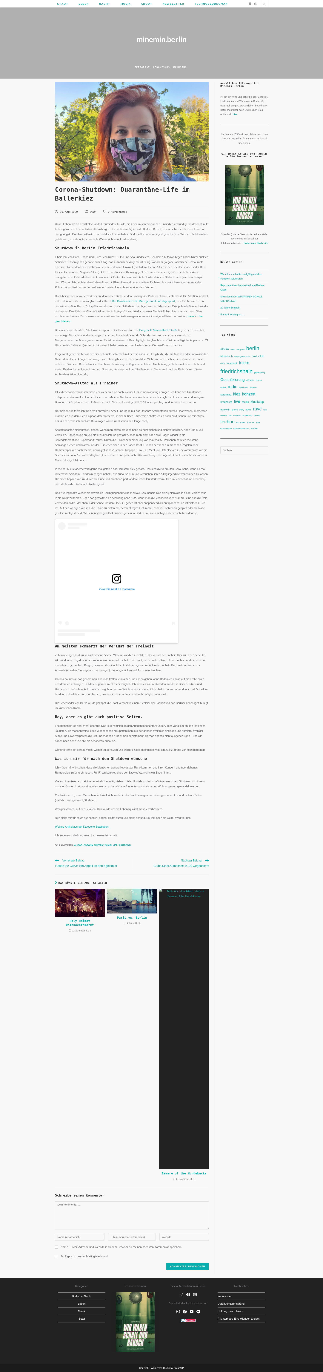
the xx (250, 422)
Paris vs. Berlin (132, 917)
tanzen (257, 415)
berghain (240, 349)
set (230, 415)
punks (248, 410)
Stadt (93, 211)
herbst (259, 380)
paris (235, 409)
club (261, 356)
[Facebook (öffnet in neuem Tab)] (250, 3)
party (241, 410)
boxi (254, 356)
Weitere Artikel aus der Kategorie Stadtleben (81, 826)
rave (257, 409)
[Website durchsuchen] (264, 4)
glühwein (250, 380)
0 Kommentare (117, 211)
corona (88, 845)
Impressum (225, 1296)
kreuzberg (226, 401)
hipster (223, 387)
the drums (240, 422)
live (237, 401)
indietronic (243, 387)
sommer (237, 415)
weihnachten (226, 428)
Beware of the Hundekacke (184, 1173)
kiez (115, 845)
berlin (252, 348)
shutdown (125, 845)
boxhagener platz (242, 356)
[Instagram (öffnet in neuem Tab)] (255, 3)
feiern (244, 362)
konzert (248, 394)
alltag (78, 845)
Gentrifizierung (232, 380)
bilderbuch (226, 356)
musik (245, 401)
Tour (258, 422)
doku (222, 363)
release (223, 415)
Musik (81, 1311)
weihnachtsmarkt (241, 428)
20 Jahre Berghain (230, 307)
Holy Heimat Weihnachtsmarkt (80, 923)
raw (265, 410)
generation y (259, 372)
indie (232, 386)
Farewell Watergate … (232, 314)
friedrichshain (103, 845)
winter (254, 428)
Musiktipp (257, 402)
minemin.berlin (161, 39)
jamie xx (253, 387)
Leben (81, 1303)
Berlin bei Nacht (81, 1296)
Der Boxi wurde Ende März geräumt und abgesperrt (143, 301)
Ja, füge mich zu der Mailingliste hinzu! (84, 1256)
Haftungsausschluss (230, 1311)
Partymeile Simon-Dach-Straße (158, 330)
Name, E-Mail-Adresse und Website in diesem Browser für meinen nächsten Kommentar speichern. (121, 1247)
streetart (247, 415)
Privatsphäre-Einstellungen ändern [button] (238, 1318)
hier (235, 114)
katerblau (225, 394)
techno (227, 421)
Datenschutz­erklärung (231, 1303)
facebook (232, 363)
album (224, 349)
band (232, 349)
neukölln (225, 409)
